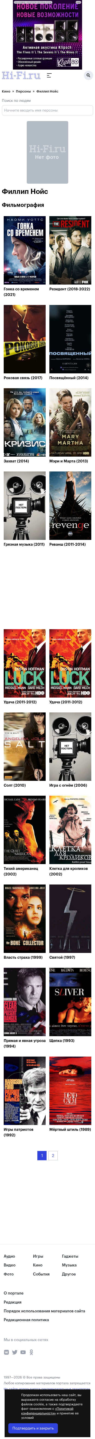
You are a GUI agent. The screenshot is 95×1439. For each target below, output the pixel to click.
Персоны (23, 91)
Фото (9, 1274)
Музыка (69, 1265)
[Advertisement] (38, 589)
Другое (69, 1274)
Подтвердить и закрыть (33, 1428)
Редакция (12, 1302)
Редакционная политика (26, 1320)
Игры (38, 1256)
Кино (6, 91)
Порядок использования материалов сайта (44, 1311)
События (41, 1274)
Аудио (9, 1256)
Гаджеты (70, 1256)
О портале (14, 1293)
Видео (9, 1265)
